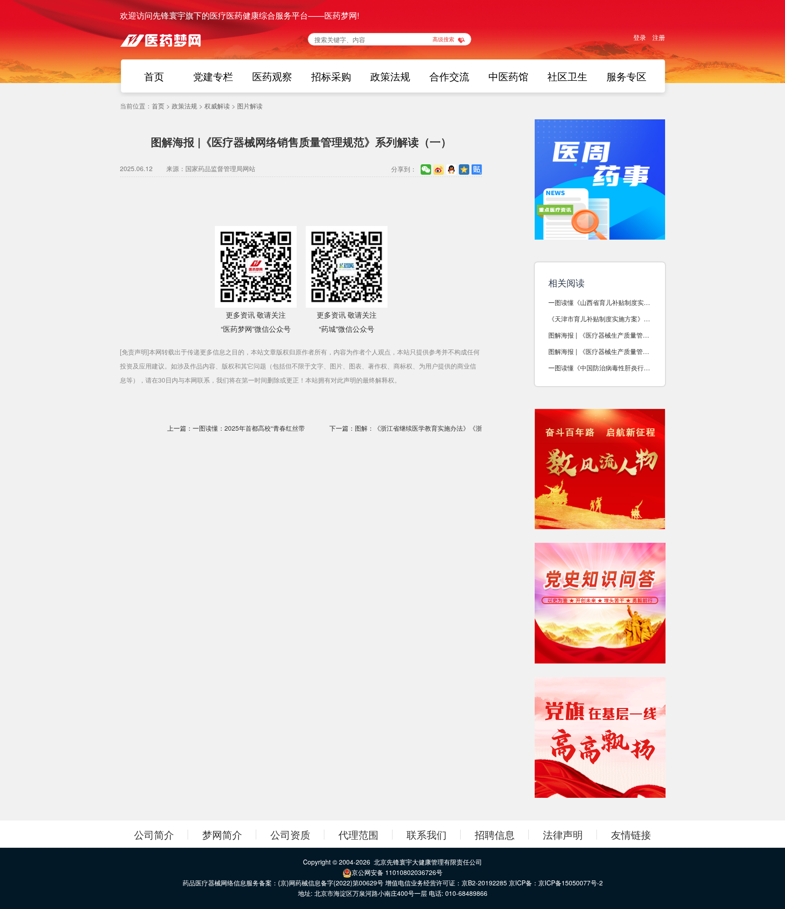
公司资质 (290, 834)
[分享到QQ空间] (464, 169)
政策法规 (390, 76)
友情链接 (631, 834)
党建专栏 (213, 76)
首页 (154, 76)
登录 (639, 37)
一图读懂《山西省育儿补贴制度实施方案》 (599, 302)
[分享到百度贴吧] (477, 169)
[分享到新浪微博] (438, 169)
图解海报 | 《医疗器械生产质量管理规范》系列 (598, 335)
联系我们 (427, 834)
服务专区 (626, 76)
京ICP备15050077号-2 (570, 882)
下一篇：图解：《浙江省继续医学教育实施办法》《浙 (405, 427)
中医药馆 (508, 76)
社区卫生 (567, 76)
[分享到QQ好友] (451, 169)
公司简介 (154, 834)
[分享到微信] (426, 169)
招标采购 (331, 76)
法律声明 (563, 834)
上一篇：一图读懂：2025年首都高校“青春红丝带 (236, 427)
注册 (658, 37)
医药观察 (272, 76)
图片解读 (250, 105)
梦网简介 (222, 834)
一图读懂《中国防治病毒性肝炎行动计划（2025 (599, 368)
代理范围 (358, 834)
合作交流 (449, 76)
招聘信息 (495, 834)
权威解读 (217, 105)
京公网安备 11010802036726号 (397, 872)
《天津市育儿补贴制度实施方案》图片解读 (599, 319)
